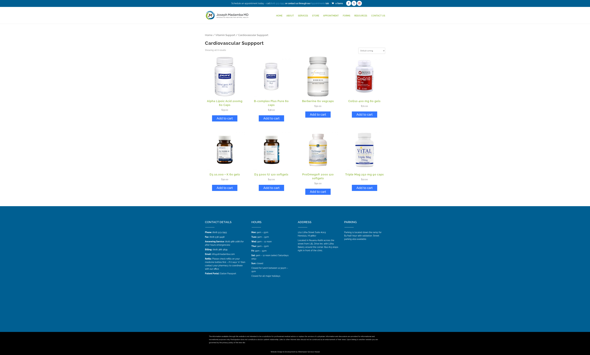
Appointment (331, 16)
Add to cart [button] (225, 118)
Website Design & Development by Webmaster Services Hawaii (295, 352)
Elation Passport (228, 273)
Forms (346, 16)
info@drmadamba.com (223, 254)
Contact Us (378, 16)
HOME (279, 16)
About (290, 16)
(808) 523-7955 (277, 3)
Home (208, 35)
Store (315, 16)
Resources (360, 16)
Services (303, 16)
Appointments (318, 3)
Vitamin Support (225, 35)
